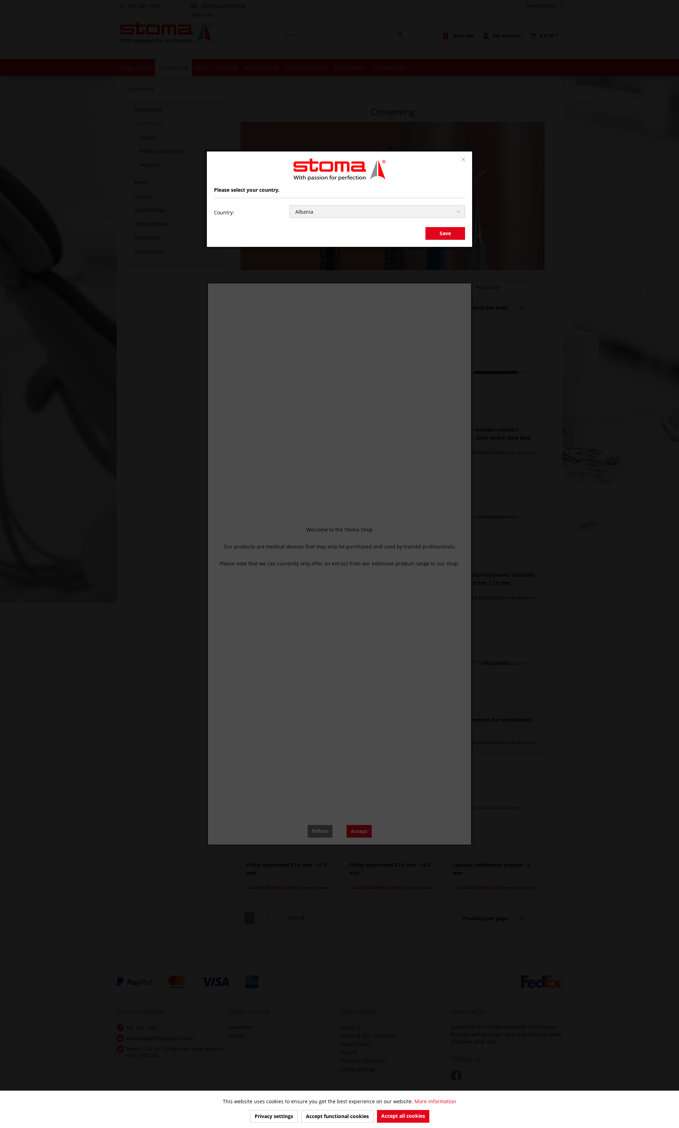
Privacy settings (274, 1116)
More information (435, 1101)
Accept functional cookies (337, 1116)
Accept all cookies (403, 1115)
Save (445, 233)
